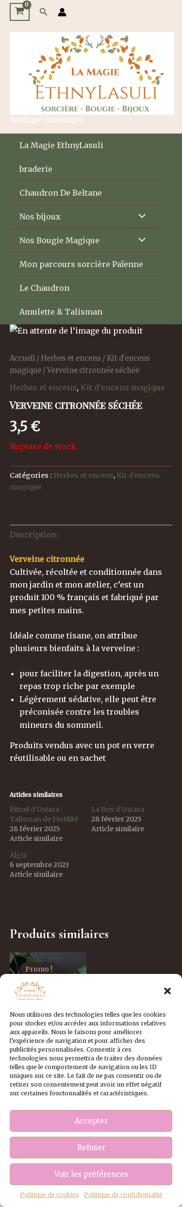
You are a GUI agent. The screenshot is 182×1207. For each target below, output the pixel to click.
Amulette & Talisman (60, 312)
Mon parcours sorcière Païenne (81, 264)
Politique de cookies (49, 1194)
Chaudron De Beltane (60, 193)
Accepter (91, 1120)
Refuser (91, 1147)
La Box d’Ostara (117, 809)
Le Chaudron (44, 288)
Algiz (18, 855)
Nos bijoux (40, 216)
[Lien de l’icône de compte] (62, 12)
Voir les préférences (91, 1174)
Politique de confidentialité (123, 1194)
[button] (167, 991)
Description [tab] (33, 534)
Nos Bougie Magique (59, 240)
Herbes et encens (71, 358)
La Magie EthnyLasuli (61, 145)
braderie (35, 169)
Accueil (22, 358)
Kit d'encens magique (123, 387)
